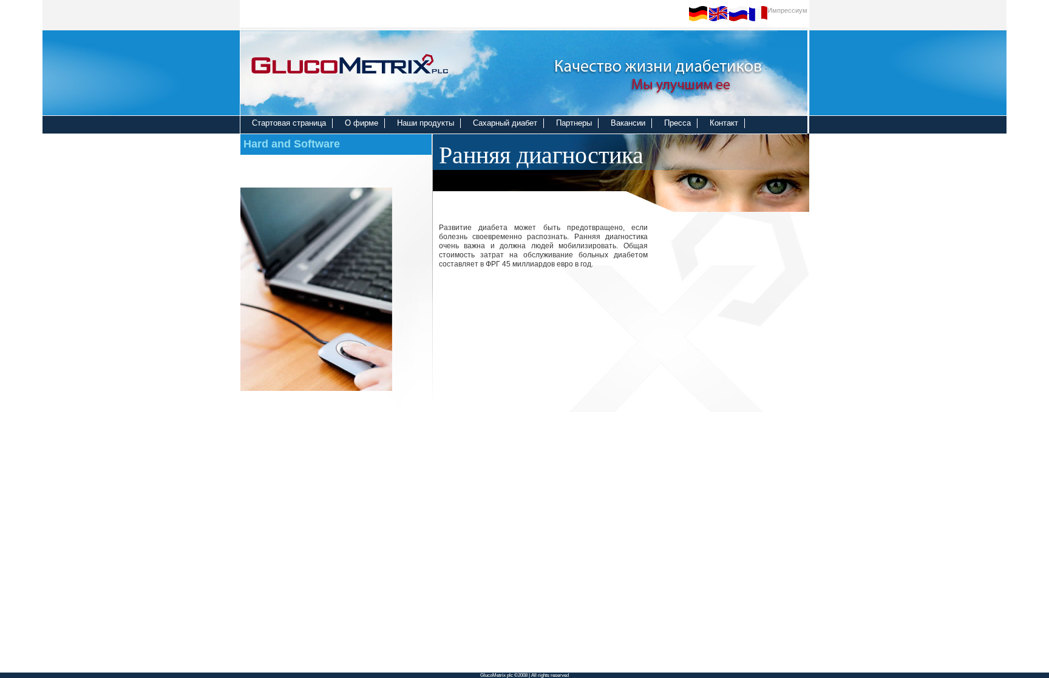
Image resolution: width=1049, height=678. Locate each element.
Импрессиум (787, 10)
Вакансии (628, 122)
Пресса (677, 122)
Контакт (724, 122)
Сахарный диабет (505, 122)
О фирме (361, 122)
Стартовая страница (289, 122)
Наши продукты (425, 122)
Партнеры (574, 122)
